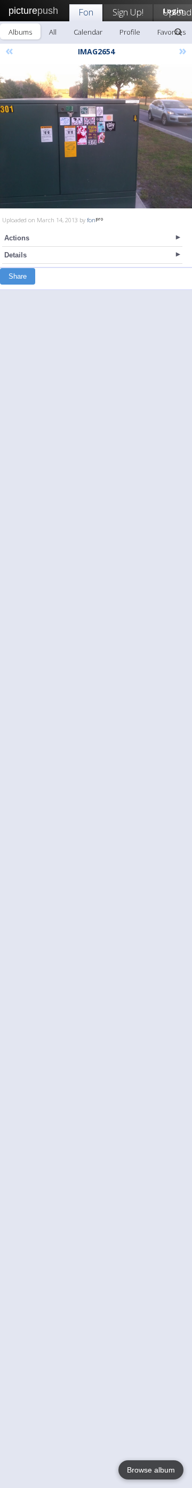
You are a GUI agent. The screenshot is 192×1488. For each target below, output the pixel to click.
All (53, 32)
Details (15, 255)
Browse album (151, 1470)
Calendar (88, 32)
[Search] (178, 32)
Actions (16, 238)
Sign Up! (128, 12)
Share (18, 276)
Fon (85, 12)
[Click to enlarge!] (96, 136)
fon (91, 220)
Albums (20, 32)
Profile (129, 32)
